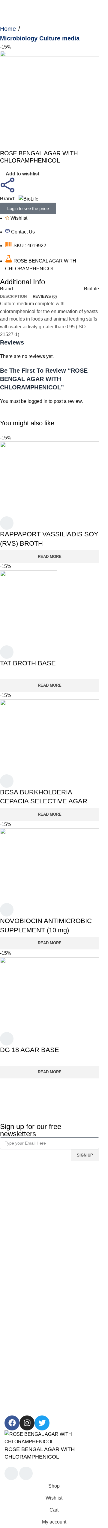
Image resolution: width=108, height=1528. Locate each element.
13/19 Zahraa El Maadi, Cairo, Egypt (43, 1386)
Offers (10, 1350)
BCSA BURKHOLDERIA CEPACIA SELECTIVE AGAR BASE (43, 801)
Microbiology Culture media (40, 38)
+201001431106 (21, 1375)
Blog (9, 1207)
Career (11, 1195)
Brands (12, 1339)
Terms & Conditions (25, 1243)
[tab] (13, 296)
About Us (14, 1184)
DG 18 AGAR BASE (29, 1050)
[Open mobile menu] (7, 6)
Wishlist (12, 1280)
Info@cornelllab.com (26, 1398)
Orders (11, 1268)
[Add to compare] (11, 1474)
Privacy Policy (19, 1232)
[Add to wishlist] (7, 523)
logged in (37, 401)
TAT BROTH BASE (28, 663)
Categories (16, 1316)
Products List (18, 1327)
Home (8, 28)
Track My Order (20, 1291)
